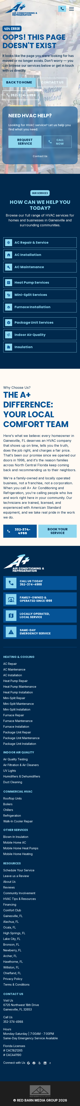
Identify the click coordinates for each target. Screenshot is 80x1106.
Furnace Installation (16, 726)
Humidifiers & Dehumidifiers (21, 776)
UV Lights (9, 770)
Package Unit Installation (19, 743)
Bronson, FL (11, 944)
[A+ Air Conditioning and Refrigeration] (21, 9)
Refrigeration (12, 815)
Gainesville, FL (13, 916)
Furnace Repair (13, 715)
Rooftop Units (12, 798)
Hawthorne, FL (13, 961)
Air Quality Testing (15, 759)
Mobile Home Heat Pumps (20, 848)
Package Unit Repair (17, 732)
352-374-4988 (21, 95)
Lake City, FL (11, 939)
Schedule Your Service (18, 870)
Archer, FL (10, 956)
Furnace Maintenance (18, 721)
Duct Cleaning (12, 782)
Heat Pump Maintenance (19, 686)
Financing (9, 904)
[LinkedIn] (45, 1062)
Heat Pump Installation (18, 692)
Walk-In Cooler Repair (18, 821)
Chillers (8, 810)
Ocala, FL (9, 927)
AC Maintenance (14, 669)
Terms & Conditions (16, 984)
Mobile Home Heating (18, 854)
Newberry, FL (12, 950)
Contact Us (52, 82)
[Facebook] (34, 1062)
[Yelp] (39, 1062)
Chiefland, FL (12, 973)
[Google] (28, 1062)
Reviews (9, 887)
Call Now (56, 142)
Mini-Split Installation (16, 709)
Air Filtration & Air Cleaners (21, 765)
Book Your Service (58, 531)
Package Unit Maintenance (21, 738)
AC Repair (10, 663)
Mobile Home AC (14, 842)
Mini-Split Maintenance (18, 703)
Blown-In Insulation (15, 836)
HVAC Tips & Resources (19, 899)
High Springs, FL (14, 933)
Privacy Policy (12, 979)
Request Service (25, 142)
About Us (9, 881)
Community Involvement (19, 893)
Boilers (8, 804)
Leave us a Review (16, 876)
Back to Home (19, 82)
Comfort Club (12, 910)
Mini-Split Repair (14, 698)
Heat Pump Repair (15, 681)
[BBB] (50, 1062)
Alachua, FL (11, 921)
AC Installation (12, 675)
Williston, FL (11, 967)
